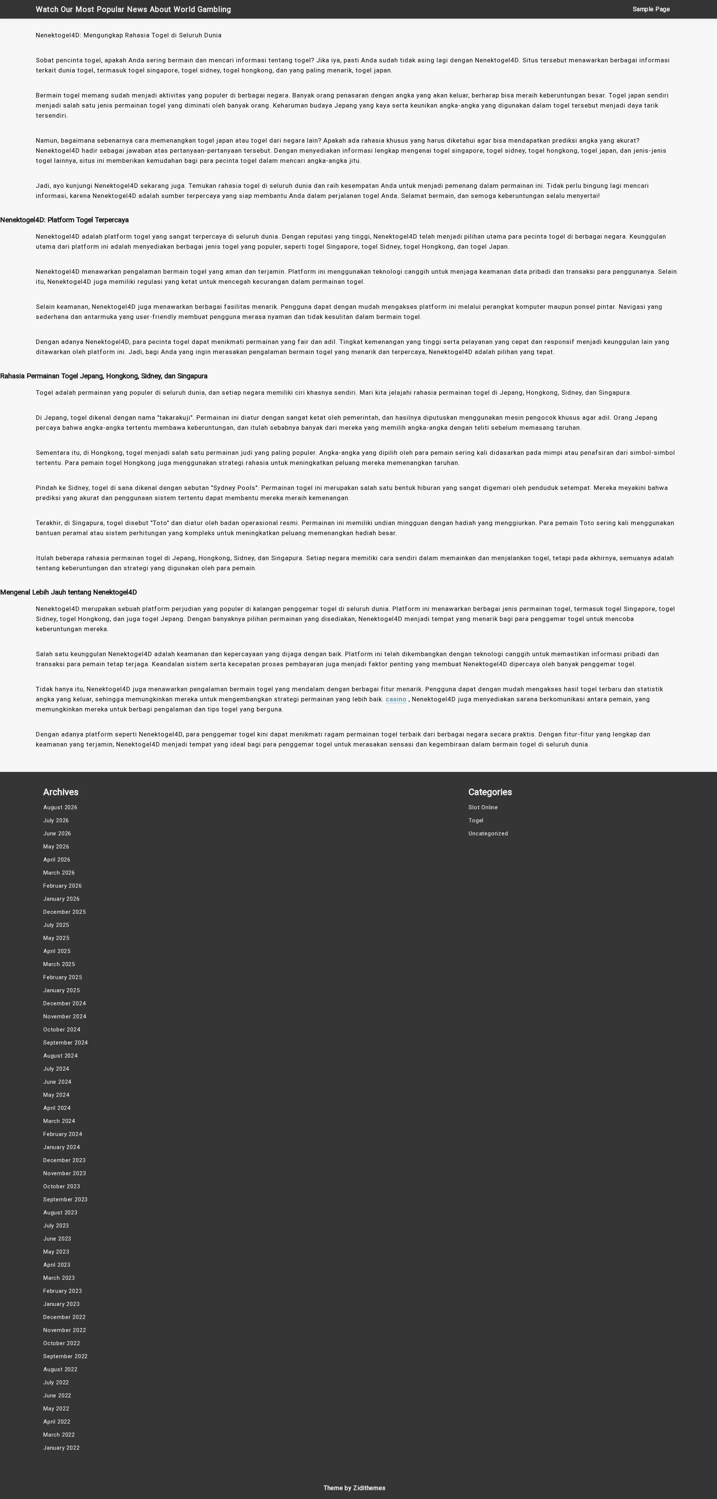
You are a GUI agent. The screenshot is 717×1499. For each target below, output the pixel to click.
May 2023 (56, 1251)
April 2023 (57, 1264)
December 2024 (64, 1003)
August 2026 (60, 807)
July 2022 (56, 1382)
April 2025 (57, 951)
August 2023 (60, 1212)
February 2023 (62, 1291)
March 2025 (59, 964)
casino (396, 699)
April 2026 (57, 859)
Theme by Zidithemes (355, 1488)
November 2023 (64, 1173)
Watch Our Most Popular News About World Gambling (133, 9)
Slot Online (483, 807)
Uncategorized (488, 833)
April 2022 (57, 1421)
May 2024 (56, 1095)
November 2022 (64, 1330)
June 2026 (57, 833)
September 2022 (65, 1356)
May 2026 (56, 846)
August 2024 (60, 1055)
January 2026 (61, 899)
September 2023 (65, 1199)
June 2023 (57, 1238)
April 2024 (57, 1108)
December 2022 (64, 1317)
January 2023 (61, 1304)
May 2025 (56, 938)
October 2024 (61, 1029)
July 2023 (56, 1225)
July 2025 (56, 925)
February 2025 (62, 977)
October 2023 (61, 1186)
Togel (476, 820)
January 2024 (61, 1147)
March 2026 (59, 872)
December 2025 (64, 912)
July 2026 (56, 820)
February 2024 (62, 1134)
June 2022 (57, 1395)
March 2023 (59, 1278)
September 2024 (65, 1042)
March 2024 (59, 1121)
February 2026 (62, 885)
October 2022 (61, 1343)
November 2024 (64, 1016)
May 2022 (56, 1408)
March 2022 (59, 1434)
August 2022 (60, 1369)
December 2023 (64, 1160)
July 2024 (56, 1068)
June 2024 (57, 1082)
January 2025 (61, 990)
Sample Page (651, 9)
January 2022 (61, 1447)
